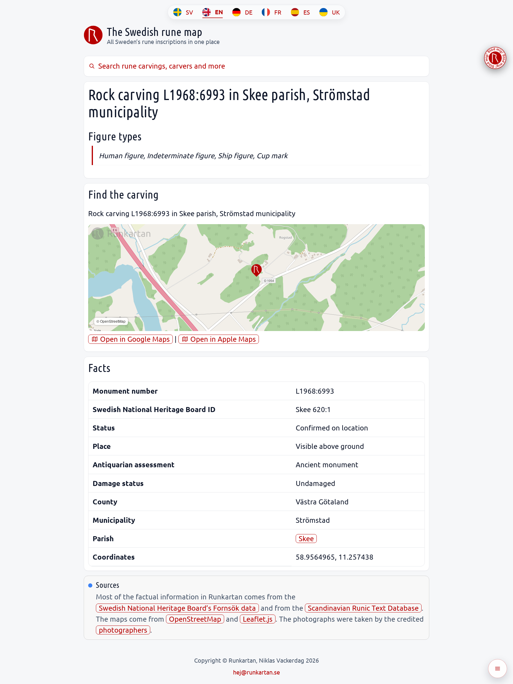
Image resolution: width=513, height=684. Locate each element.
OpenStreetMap (195, 619)
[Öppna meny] (497, 668)
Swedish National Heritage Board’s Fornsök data (177, 608)
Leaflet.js (258, 619)
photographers (123, 630)
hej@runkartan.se (256, 672)
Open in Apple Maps (222, 339)
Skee (306, 538)
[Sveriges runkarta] (93, 35)
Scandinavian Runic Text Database (363, 608)
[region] (256, 277)
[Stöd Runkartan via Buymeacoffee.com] (495, 58)
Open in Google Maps (134, 339)
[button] (256, 270)
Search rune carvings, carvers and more (161, 65)
